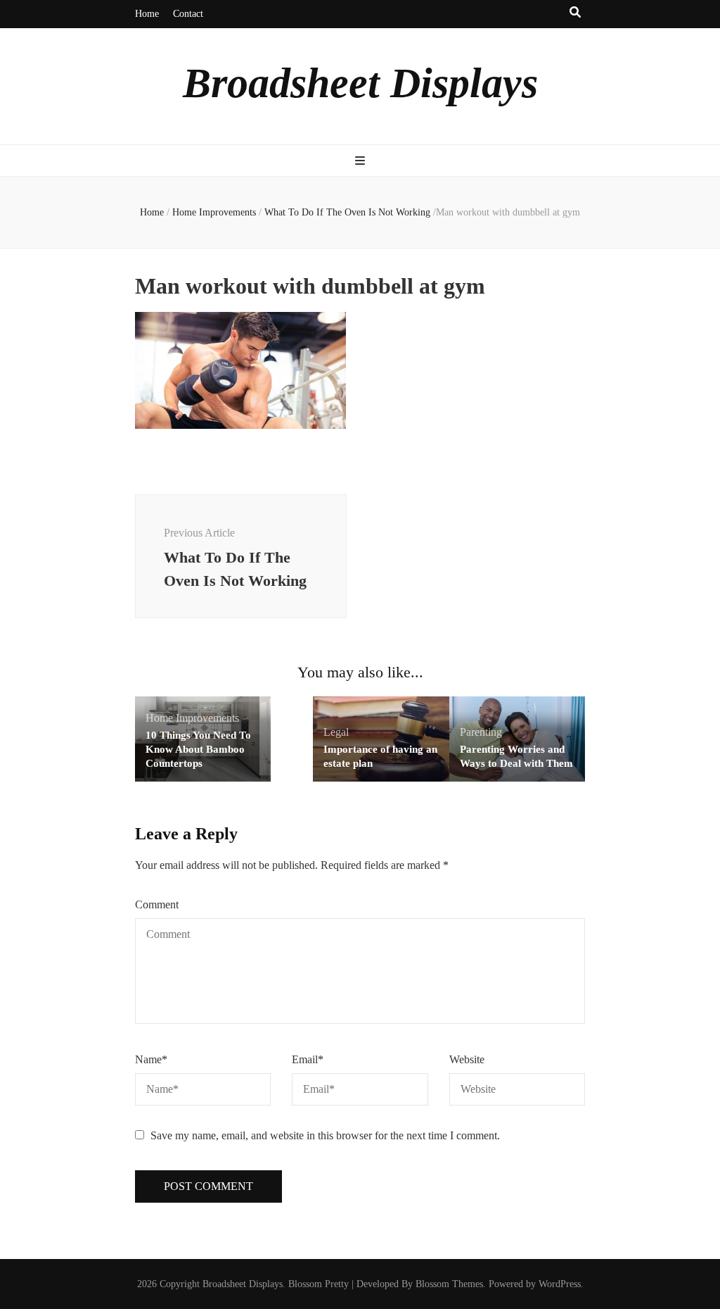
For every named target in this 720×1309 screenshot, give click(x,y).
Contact (188, 13)
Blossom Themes (449, 1284)
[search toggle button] (575, 13)
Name (151, 1059)
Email (307, 1059)
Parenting (481, 732)
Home (147, 13)
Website (466, 1059)
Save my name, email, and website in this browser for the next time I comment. (325, 1135)
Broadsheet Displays (360, 83)
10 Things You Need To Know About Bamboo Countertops (198, 749)
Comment (157, 904)
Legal (336, 732)
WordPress (560, 1284)
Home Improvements (214, 212)
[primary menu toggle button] (360, 161)
